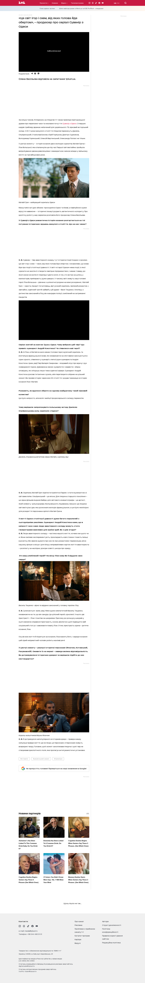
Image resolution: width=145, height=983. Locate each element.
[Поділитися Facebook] (35, 73)
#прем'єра (58, 759)
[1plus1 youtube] (37, 926)
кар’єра (78, 939)
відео (63, 3)
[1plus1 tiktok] (28, 926)
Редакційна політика (111, 942)
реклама (78, 925)
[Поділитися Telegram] (32, 73)
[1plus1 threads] (24, 926)
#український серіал (41, 759)
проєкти (43, 3)
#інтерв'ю (24, 759)
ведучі (78, 943)
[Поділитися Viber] (38, 73)
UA (115, 3)
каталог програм (82, 936)
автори (105, 921)
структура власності (111, 925)
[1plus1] (22, 3)
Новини (55, 3)
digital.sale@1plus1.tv (27, 966)
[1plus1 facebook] (32, 926)
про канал (79, 921)
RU (118, 3)
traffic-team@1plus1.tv (28, 971)
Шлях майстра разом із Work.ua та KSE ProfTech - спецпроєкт (81, 8)
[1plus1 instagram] (20, 926)
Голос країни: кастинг (47, 8)
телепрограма (77, 3)
